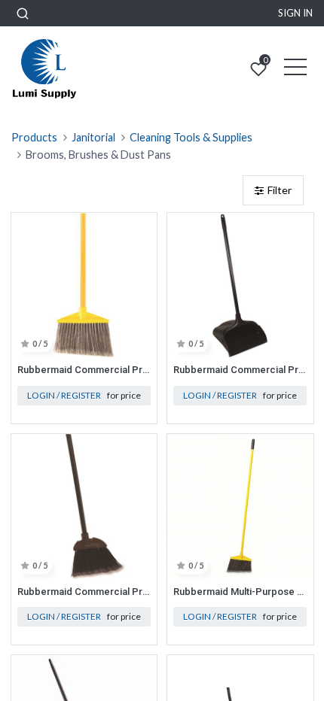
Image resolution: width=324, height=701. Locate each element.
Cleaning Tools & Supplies (191, 137)
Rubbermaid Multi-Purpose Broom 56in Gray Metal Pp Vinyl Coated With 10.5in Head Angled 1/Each (240, 591)
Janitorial (93, 137)
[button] (22, 13)
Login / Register (64, 395)
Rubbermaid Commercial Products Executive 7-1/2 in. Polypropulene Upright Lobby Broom (84, 591)
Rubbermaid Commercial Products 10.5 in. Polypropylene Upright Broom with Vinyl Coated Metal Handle (84, 369)
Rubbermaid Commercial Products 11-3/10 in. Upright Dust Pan (240, 369)
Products (34, 137)
